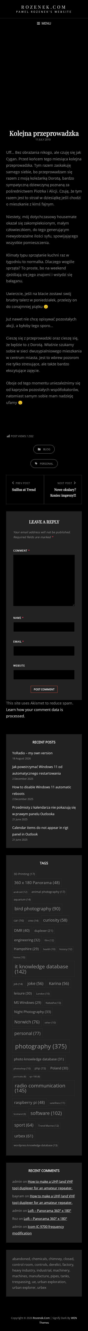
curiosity (55, 920)
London (43, 993)
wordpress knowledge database (36, 1145)
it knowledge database (41, 969)
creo (33, 920)
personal (46, 463)
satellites (57, 1103)
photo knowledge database (39, 1059)
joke (35, 983)
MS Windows (27, 1002)
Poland (59, 1068)
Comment (21, 550)
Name (18, 618)
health (49, 949)
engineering (27, 940)
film (49, 940)
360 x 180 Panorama (37, 882)
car (19, 920)
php (40, 1068)
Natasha (53, 1003)
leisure (23, 993)
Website (19, 665)
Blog (46, 449)
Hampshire (26, 948)
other (50, 1022)
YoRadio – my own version (32, 753)
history (65, 949)
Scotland (20, 1114)
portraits (20, 1076)
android (20, 892)
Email (18, 641)
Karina (59, 983)
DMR (21, 930)
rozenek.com (44, 7)
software (46, 1113)
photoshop (22, 1068)
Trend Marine (48, 1125)
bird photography (37, 908)
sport (23, 1125)
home (19, 957)
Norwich (26, 1022)
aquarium (22, 899)
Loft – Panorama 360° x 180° (49, 1210)
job (18, 984)
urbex (23, 1136)
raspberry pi (29, 1102)
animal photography (48, 892)
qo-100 (34, 1076)
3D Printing (24, 874)
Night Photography (32, 1011)
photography (41, 1046)
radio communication (40, 1088)
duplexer (43, 931)
